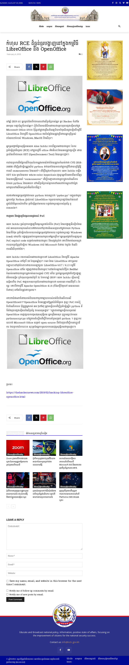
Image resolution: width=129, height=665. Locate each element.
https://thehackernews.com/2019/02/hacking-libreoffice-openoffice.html (39, 395)
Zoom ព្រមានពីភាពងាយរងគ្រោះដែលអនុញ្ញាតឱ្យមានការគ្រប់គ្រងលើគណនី (17, 461)
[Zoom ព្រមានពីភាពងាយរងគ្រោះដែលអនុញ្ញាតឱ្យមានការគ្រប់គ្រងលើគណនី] (17, 448)
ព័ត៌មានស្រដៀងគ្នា (15, 433)
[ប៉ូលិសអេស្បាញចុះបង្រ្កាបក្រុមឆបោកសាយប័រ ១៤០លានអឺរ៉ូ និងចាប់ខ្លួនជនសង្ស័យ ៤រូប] (17, 480)
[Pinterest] (43, 67)
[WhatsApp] (51, 67)
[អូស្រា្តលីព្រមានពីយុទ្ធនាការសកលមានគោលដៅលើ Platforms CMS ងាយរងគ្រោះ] (70, 480)
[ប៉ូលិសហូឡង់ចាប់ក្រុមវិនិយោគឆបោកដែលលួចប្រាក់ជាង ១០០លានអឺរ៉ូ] (44, 448)
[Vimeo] (123, 3)
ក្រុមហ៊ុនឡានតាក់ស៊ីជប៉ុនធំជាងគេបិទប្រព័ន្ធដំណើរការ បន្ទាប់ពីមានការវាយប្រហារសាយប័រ (44, 494)
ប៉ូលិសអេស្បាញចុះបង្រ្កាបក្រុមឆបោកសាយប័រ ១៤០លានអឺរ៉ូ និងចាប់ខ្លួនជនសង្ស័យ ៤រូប (17, 494)
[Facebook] (113, 3)
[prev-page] (8, 506)
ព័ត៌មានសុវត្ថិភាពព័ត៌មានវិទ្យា (15, 454)
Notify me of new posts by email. (26, 595)
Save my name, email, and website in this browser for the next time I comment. (44, 582)
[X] (120, 3)
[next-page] (13, 506)
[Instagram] (116, 3)
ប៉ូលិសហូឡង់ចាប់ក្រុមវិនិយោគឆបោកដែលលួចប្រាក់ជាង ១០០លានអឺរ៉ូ (44, 461)
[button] (119, 26)
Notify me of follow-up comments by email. (31, 591)
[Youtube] (127, 3)
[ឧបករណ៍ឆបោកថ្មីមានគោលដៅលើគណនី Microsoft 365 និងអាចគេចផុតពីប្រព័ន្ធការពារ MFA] (70, 448)
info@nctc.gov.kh (70, 642)
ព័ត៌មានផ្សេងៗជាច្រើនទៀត (36, 433)
